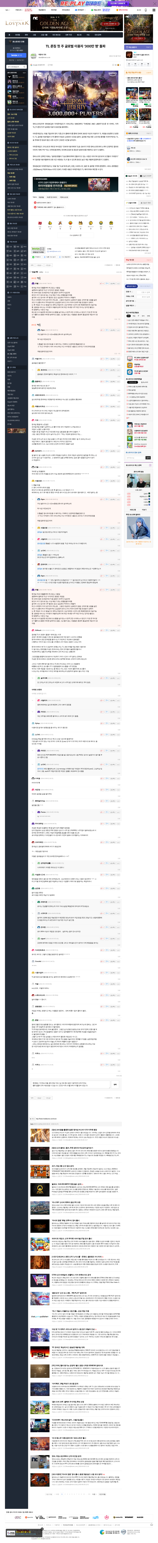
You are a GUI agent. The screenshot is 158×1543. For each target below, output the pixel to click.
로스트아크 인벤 (18, 42)
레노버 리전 (10, 405)
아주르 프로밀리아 (12, 417)
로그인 (139, 10)
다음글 (39, 265)
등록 (115, 1084)
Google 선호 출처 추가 (39, 65)
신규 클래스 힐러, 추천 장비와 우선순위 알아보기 (91, 251)
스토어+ (148, 72)
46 (115, 65)
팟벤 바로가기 (11, 372)
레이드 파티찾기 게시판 (14, 232)
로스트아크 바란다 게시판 (15, 217)
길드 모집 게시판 (12, 228)
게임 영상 (10, 394)
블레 (10, 278)
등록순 (41, 272)
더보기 (144, 510)
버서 (25, 247)
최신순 (47, 272)
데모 (18, 278)
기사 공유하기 (74, 235)
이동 (119, 319)
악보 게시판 (10, 202)
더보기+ (148, 47)
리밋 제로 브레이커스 (13, 413)
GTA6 (9, 424)
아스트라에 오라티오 (13, 420)
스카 (10, 269)
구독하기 (38, 257)
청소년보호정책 (80, 1525)
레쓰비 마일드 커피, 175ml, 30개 (136, 275)
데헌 (10, 264)
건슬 (18, 269)
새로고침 (119, 272)
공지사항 (117, 1525)
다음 (93, 1494)
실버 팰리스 (10, 409)
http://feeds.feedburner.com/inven (46, 1119)
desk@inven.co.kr (44, 57)
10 (84, 1494)
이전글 (48, 265)
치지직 (9, 376)
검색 (24, 67)
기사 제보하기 (66, 257)
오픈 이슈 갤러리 (12, 343)
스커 (18, 260)
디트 (10, 247)
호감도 (9, 305)
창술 (10, 260)
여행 (8, 387)
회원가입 (11, 60)
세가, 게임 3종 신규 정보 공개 (84, 254)
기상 (25, 282)
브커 (25, 260)
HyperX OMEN (12, 402)
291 (89, 1494)
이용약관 (57, 1525)
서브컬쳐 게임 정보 (13, 398)
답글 (115, 319)
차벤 (8, 379)
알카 (18, 273)
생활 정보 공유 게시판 (13, 206)
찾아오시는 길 (107, 1525)
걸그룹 (9, 383)
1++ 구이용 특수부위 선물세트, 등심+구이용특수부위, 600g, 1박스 (139, 279)
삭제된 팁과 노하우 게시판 (15, 125)
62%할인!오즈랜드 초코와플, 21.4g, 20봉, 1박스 (139, 268)
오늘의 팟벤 (10, 350)
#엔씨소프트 (64, 197)
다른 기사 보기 (51, 257)
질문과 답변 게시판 (13, 184)
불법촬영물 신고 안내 (94, 1525)
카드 (8, 308)
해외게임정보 (11, 391)
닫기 (42, 1529)
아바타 (9, 297)
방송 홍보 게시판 (12, 236)
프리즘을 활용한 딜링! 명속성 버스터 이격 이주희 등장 (92, 248)
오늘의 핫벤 (10, 346)
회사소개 (40, 1525)
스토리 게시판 (11, 199)
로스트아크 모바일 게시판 (15, 169)
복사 (51, 65)
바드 (25, 269)
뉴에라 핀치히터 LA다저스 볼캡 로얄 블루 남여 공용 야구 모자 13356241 (139, 264)
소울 (10, 282)
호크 (25, 264)
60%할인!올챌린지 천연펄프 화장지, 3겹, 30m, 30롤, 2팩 (139, 272)
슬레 (18, 251)
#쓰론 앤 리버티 (52, 197)
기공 (25, 255)
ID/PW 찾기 (20, 60)
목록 (32, 265)
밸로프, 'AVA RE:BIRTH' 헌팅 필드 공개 (87, 257)
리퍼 (25, 278)
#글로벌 (41, 197)
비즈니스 (48, 1525)
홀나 (10, 251)
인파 (18, 255)
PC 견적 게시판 (12, 357)
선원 (8, 301)
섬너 (10, 273)
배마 (10, 255)
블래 (18, 264)
